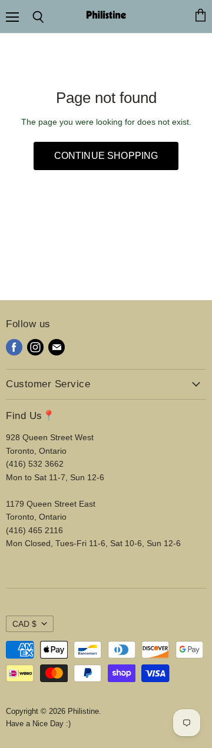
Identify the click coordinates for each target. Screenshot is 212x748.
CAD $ (24, 624)
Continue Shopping (106, 156)
